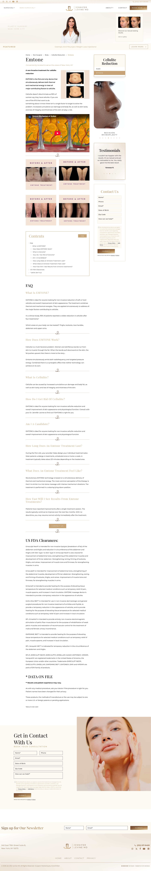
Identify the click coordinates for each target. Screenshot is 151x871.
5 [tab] (115, 173)
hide (82, 236)
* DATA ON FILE (35, 272)
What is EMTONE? (38, 246)
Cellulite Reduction (58, 55)
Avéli (98, 69)
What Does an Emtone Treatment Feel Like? (47, 264)
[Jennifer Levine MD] (70, 8)
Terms (117, 255)
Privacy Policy (111, 243)
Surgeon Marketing (42, 866)
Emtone (99, 73)
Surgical (9, 8)
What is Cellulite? (38, 252)
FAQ (30, 243)
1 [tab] (104, 173)
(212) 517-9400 (141, 2)
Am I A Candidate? (38, 258)
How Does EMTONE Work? (41, 249)
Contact (122, 8)
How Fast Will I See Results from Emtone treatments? (51, 266)
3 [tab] (109, 173)
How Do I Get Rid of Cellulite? (42, 255)
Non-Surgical (27, 8)
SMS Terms (31, 789)
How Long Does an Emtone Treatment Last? (47, 261)
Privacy (113, 255)
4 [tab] (112, 173)
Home (28, 55)
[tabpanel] (110, 107)
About (109, 8)
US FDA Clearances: (36, 269)
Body (47, 55)
